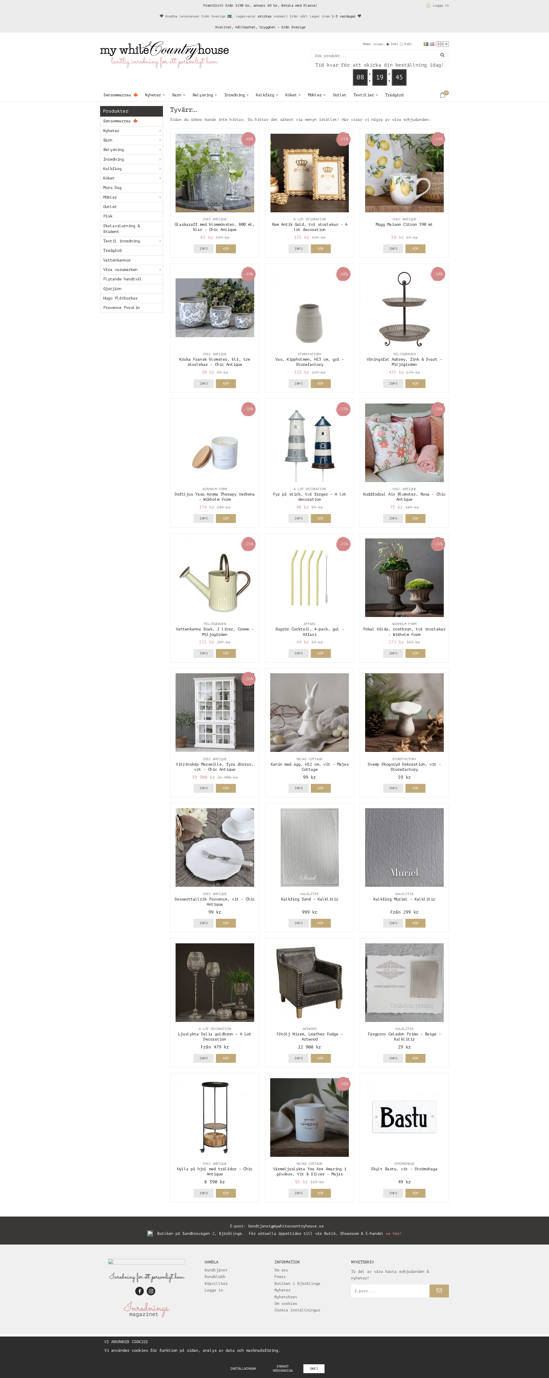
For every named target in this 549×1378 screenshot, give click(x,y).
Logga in (441, 5)
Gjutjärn (112, 289)
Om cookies (285, 1303)
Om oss (281, 1270)
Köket (291, 95)
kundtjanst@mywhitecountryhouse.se (286, 1226)
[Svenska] (427, 44)
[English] (433, 44)
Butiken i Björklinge (297, 1283)
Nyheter (153, 95)
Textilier (363, 95)
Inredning (234, 95)
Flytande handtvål (122, 279)
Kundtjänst (216, 1270)
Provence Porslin (121, 307)
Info (204, 249)
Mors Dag (112, 187)
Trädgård (394, 95)
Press (280, 1277)
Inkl (395, 44)
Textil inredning (121, 241)
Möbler (315, 95)
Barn (176, 95)
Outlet (340, 95)
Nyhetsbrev (285, 1297)
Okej (314, 1369)
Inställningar (243, 1369)
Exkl (408, 44)
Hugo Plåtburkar (120, 298)
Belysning (202, 95)
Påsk (107, 216)
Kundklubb (215, 1277)
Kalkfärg (265, 95)
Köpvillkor (216, 1283)
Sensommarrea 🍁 (121, 95)
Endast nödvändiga (283, 1368)
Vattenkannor (117, 260)
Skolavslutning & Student (121, 229)
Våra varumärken (120, 269)
